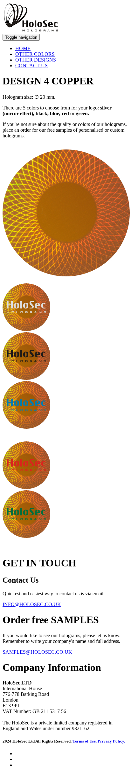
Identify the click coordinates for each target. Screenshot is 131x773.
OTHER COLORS (35, 54)
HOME (23, 48)
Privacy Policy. (111, 741)
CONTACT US (31, 65)
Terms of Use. (84, 741)
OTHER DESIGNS (35, 60)
